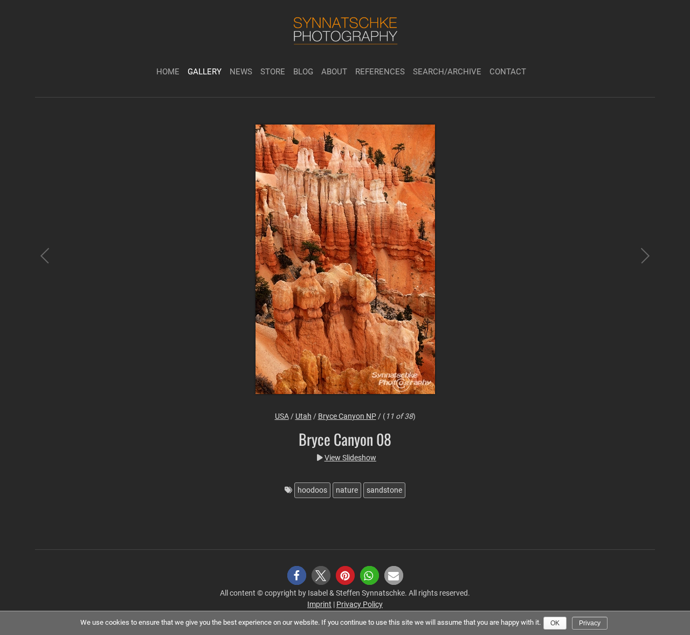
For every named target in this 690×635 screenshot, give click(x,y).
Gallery (205, 72)
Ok (555, 623)
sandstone (384, 490)
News (241, 72)
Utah (303, 416)
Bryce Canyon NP (347, 416)
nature (347, 490)
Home (168, 72)
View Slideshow (350, 457)
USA (282, 416)
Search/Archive (447, 72)
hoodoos (312, 490)
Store (272, 72)
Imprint (319, 604)
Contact (507, 72)
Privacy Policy (359, 604)
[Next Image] (636, 261)
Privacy (590, 623)
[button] (296, 575)
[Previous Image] (53, 261)
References (380, 72)
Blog (303, 72)
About (334, 72)
